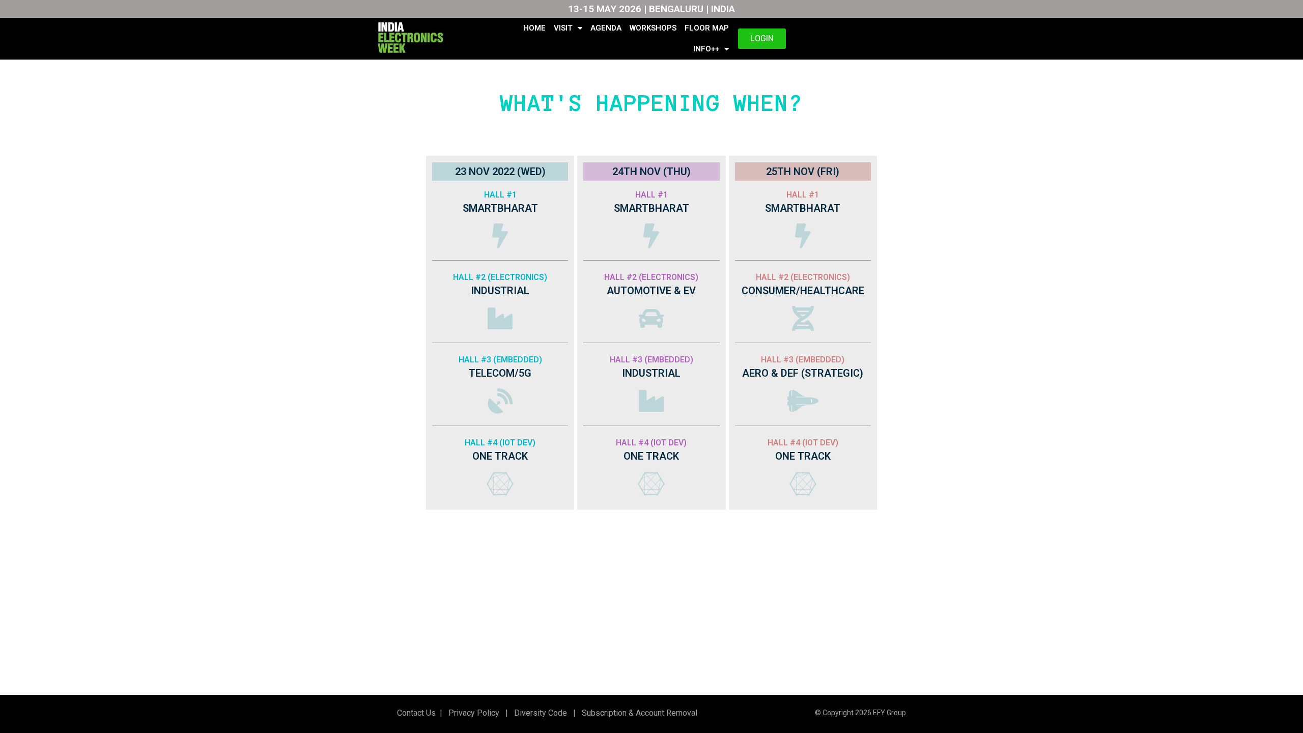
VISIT (563, 28)
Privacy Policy (472, 713)
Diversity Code (538, 713)
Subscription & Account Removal (637, 713)
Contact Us (416, 713)
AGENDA (605, 28)
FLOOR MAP (707, 28)
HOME (534, 28)
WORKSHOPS (653, 28)
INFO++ (706, 48)
